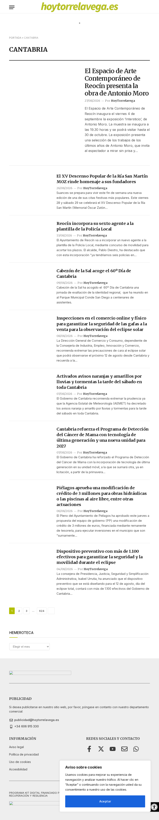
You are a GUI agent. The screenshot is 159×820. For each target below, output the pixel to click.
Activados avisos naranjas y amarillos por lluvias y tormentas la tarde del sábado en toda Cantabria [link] (99, 382)
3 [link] (26, 610)
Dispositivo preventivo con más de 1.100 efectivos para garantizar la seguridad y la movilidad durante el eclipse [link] (100, 557)
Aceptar (105, 801)
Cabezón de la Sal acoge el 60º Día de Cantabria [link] (94, 273)
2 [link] (19, 610)
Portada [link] (15, 37)
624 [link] (41, 610)
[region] (105, 786)
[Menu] (11, 7)
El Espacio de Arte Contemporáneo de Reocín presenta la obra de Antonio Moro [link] (117, 82)
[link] (154, 807)
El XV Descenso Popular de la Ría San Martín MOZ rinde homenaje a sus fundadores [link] (102, 178)
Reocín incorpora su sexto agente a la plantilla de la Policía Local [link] (95, 226)
